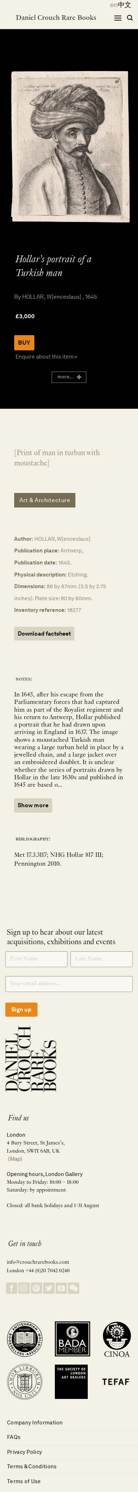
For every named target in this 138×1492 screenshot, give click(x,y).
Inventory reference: (40, 610)
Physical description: (40, 574)
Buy (24, 342)
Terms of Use (24, 1481)
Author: (23, 538)
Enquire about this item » (46, 356)
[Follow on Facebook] (11, 1288)
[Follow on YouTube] (61, 1288)
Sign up (21, 1009)
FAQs (14, 1437)
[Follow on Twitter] (48, 1288)
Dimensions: (29, 586)
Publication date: (35, 562)
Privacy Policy (24, 1451)
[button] (118, 18)
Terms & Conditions (32, 1466)
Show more (33, 805)
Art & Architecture (44, 500)
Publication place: (36, 550)
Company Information (35, 1422)
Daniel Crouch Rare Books (56, 18)
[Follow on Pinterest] (36, 1288)
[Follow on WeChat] (73, 1288)
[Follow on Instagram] (24, 1288)
